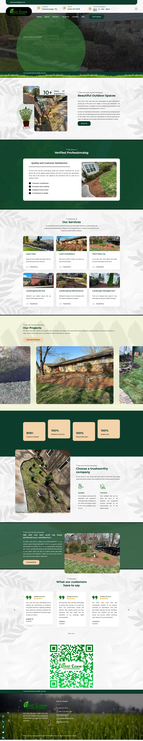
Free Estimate (31, 562)
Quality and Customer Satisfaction (49, 163)
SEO (83, 17)
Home (39, 17)
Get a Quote (96, 17)
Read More (34, 267)
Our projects (45, 56)
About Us (29, 56)
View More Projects (33, 340)
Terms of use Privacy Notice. (68, 736)
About (47, 17)
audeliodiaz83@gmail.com (17, 2)
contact (75, 17)
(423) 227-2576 (74, 9)
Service (55, 17)
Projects (66, 17)
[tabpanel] (71, 375)
